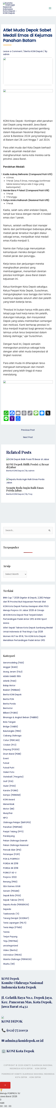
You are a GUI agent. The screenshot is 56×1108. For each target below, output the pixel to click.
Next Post (28, 437)
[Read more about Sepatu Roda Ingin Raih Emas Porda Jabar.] (28, 481)
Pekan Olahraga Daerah (15, 840)
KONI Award (9, 799)
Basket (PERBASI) (11, 690)
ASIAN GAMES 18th (12, 676)
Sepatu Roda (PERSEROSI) (16, 904)
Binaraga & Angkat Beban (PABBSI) (20, 717)
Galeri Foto (8, 772)
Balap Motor (9, 685)
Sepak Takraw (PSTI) (13, 900)
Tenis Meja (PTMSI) (12, 927)
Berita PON (8, 699)
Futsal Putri (8, 767)
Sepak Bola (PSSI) (12, 895)
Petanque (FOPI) (11, 854)
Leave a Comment (12, 51)
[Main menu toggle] (50, 8)
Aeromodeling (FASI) (13, 662)
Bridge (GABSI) (10, 726)
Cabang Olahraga (12, 735)
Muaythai (7, 813)
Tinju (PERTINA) (10, 941)
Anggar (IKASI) (10, 667)
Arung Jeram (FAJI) (13, 671)
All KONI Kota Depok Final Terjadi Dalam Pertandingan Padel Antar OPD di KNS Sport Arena (25, 619)
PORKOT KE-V (9, 872)
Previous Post (28, 430)
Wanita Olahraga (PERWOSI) (17, 959)
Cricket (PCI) (9, 744)
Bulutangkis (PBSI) (12, 731)
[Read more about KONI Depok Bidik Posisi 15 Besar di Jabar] (27, 459)
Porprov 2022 (10, 877)
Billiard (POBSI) (10, 712)
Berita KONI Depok (33, 51)
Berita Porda (9, 703)
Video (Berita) (10, 950)
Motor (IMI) (8, 808)
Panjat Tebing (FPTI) (13, 831)
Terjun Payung (10, 936)
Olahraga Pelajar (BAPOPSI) (17, 822)
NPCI (5, 817)
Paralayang (9, 836)
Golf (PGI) (8, 781)
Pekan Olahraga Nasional (15, 845)
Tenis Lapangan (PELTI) (14, 922)
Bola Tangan (9, 722)
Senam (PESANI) (11, 891)
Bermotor (8, 708)
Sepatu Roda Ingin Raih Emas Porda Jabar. (25, 489)
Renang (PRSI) (10, 881)
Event (6, 758)
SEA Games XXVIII (11, 886)
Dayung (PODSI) (11, 749)
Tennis (6, 932)
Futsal (6, 763)
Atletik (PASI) (9, 681)
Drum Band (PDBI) (12, 754)
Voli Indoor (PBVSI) (12, 954)
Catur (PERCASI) (11, 740)
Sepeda (7, 909)
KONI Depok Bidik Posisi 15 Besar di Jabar (27, 465)
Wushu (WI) (9, 964)
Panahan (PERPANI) (12, 827)
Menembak (8, 804)
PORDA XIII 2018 (10, 863)
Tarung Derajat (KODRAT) (16, 918)
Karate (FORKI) (10, 790)
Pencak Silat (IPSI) (12, 849)
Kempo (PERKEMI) (12, 795)
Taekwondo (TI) (11, 913)
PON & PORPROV (11, 859)
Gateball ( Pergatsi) (13, 776)
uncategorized (10, 945)
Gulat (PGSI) (9, 786)
